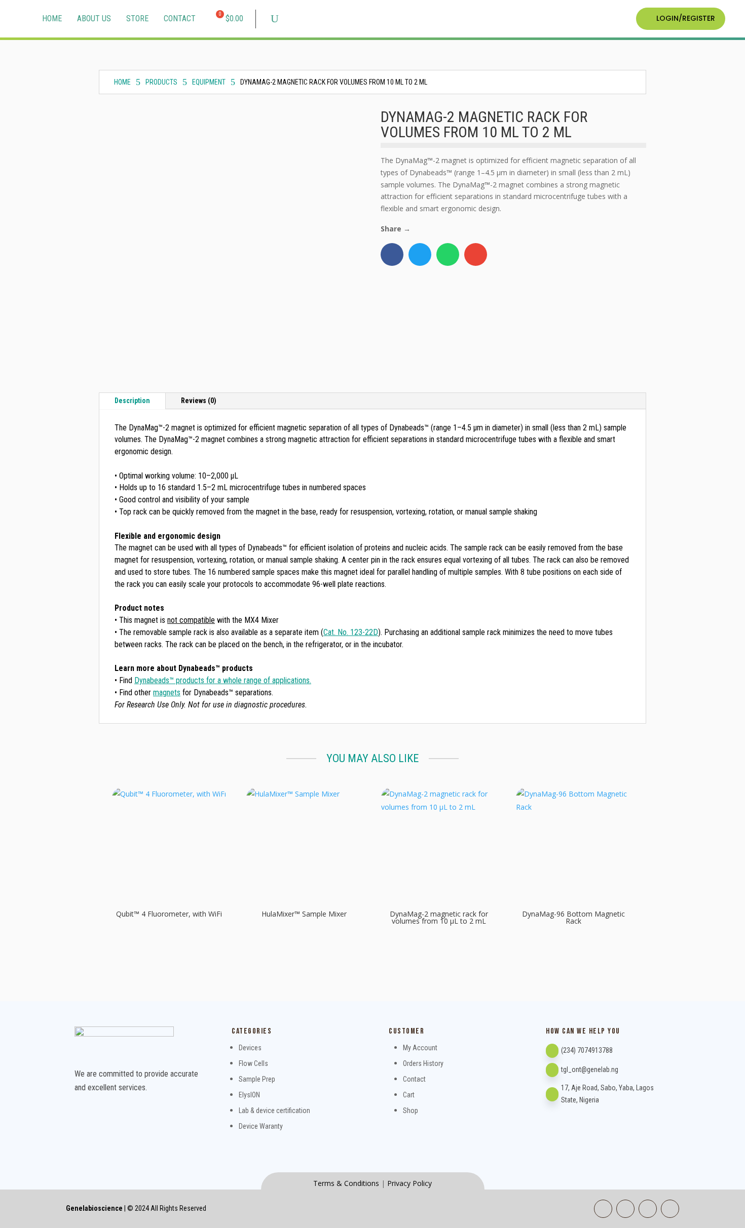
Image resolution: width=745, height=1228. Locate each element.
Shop (410, 1110)
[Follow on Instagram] (648, 1209)
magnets (166, 692)
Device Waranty (261, 1126)
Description (132, 401)
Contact (180, 18)
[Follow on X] (670, 1209)
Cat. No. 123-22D (350, 632)
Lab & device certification (274, 1110)
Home (52, 18)
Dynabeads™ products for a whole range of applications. (222, 680)
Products (161, 82)
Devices (250, 1048)
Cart (409, 1095)
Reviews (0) (198, 401)
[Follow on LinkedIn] (625, 1209)
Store (137, 18)
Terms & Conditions (346, 1183)
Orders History (423, 1063)
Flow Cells (253, 1063)
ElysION (249, 1095)
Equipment (209, 82)
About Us (94, 18)
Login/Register (685, 18)
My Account (420, 1048)
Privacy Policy (409, 1183)
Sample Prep (257, 1079)
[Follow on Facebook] (603, 1209)
